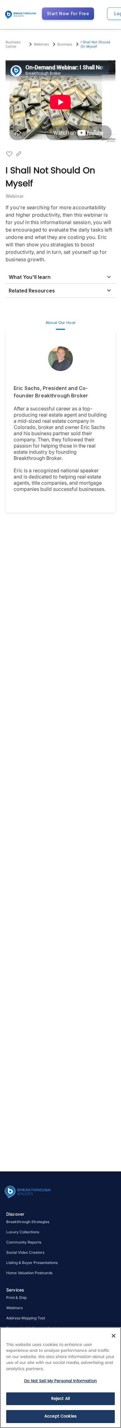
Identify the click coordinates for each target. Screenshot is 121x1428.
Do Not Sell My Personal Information (60, 1381)
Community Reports (23, 1242)
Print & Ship (16, 1297)
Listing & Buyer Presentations (32, 1262)
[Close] (113, 1336)
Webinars (14, 1307)
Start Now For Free (68, 13)
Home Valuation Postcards (29, 1272)
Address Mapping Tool (25, 1318)
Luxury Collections (22, 1232)
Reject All (60, 1399)
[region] (60, 1377)
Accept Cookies (60, 1416)
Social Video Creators (25, 1252)
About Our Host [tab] (61, 322)
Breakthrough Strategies (27, 1221)
